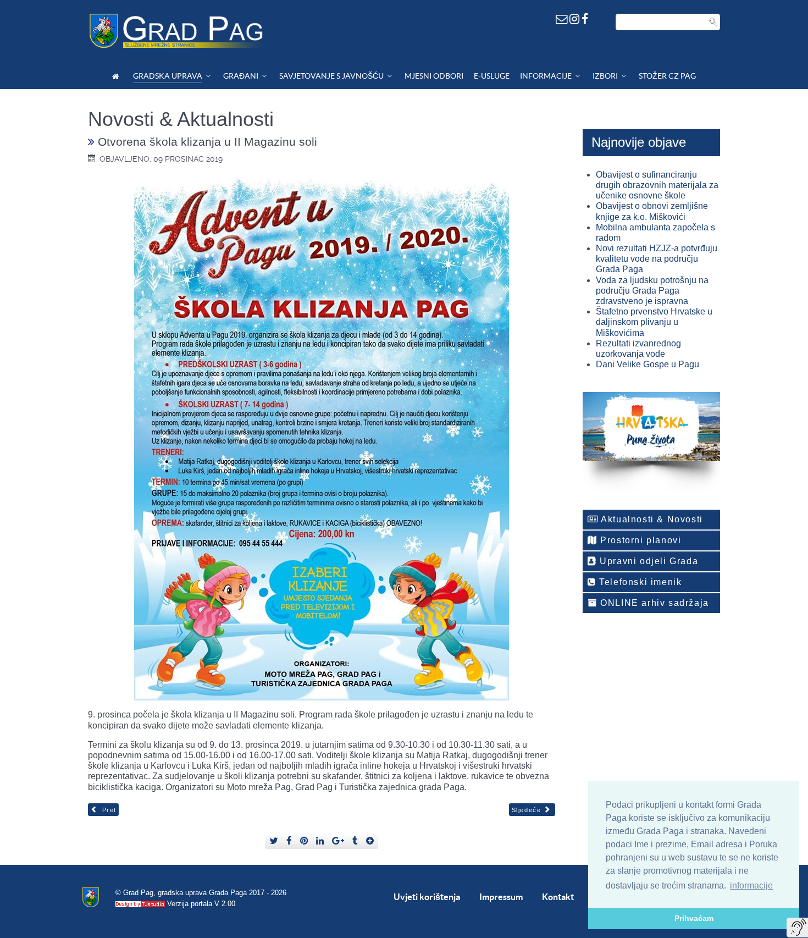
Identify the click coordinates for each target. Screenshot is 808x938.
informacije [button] (751, 885)
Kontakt (558, 897)
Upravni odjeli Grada (648, 561)
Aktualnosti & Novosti (651, 519)
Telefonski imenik (639, 582)
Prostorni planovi (639, 540)
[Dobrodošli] (117, 76)
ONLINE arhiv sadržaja (653, 603)
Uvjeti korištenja (427, 897)
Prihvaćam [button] (693, 918)
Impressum (501, 897)
